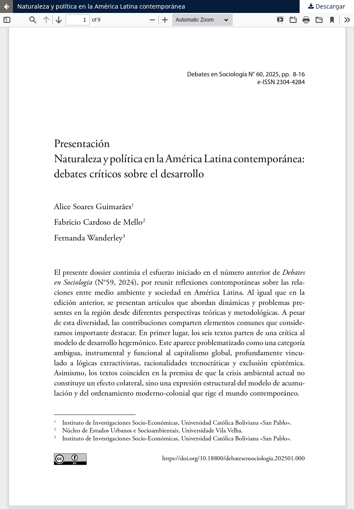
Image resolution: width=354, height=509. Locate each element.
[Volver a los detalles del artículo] (6, 6)
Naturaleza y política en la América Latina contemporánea (101, 6)
